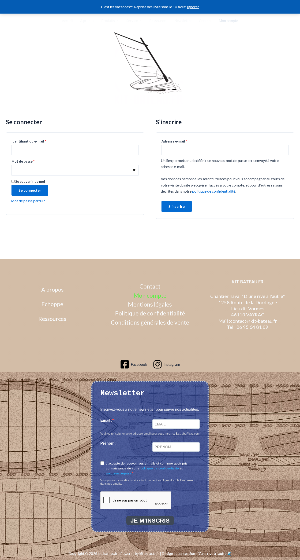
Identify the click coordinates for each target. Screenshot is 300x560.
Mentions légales (150, 304)
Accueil (67, 20)
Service (132, 20)
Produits (108, 20)
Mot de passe (31, 161)
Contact (205, 20)
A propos (87, 20)
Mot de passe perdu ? (28, 200)
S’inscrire (177, 206)
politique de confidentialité (213, 191)
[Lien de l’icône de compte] (11, 20)
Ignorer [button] (193, 6)
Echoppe (52, 303)
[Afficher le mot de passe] (134, 170)
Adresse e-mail (183, 141)
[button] (21, 20)
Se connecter (30, 190)
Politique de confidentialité (150, 313)
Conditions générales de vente (150, 322)
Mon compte (228, 20)
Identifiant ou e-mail (37, 141)
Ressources (158, 20)
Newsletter (183, 20)
